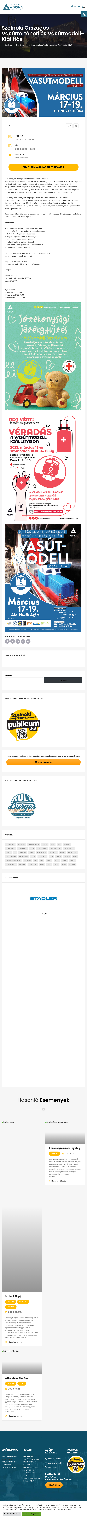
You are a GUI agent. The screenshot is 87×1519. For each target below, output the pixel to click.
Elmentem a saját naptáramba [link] (43, 167)
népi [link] (41, 860)
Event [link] (32, 852)
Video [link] (56, 864)
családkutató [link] (55, 848)
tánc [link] (49, 864)
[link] (84, 14)
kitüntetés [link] (42, 856)
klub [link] (51, 856)
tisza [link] (42, 864)
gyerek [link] (62, 852)
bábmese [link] (67, 844)
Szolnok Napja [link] (13, 1296)
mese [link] (75, 856)
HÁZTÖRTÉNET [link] (28, 1464)
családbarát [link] (42, 848)
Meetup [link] (67, 856)
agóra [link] (45, 844)
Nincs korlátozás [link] (15, 1342)
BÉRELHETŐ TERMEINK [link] (9, 1462)
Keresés (8, 675)
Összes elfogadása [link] (31, 1514)
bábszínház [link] (10, 848)
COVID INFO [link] (6, 1464)
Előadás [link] (10, 1383)
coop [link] (32, 848)
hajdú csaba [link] (11, 856)
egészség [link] (23, 852)
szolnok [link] (22, 864)
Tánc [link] (22, 1383)
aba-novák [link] (10, 844)
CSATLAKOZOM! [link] (45, 762)
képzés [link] (59, 856)
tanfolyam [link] (32, 864)
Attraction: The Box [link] (16, 1378)
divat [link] (8, 852)
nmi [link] (35, 860)
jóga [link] (33, 856)
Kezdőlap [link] (8, 45)
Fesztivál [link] (23, 1302)
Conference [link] (22, 848)
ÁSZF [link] (25, 1475)
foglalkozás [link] (41, 852)
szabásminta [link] (11, 864)
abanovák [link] (21, 844)
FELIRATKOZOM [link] (54, 1485)
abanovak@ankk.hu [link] (56, 1463)
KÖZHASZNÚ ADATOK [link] (31, 1467)
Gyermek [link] (10, 1307)
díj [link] (15, 852)
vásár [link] (64, 864)
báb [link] (59, 844)
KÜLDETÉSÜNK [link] (28, 1456)
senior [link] (64, 860)
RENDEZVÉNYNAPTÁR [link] (9, 1456)
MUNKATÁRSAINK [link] (29, 1462)
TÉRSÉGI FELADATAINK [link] (31, 1459)
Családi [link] (10, 1302)
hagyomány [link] (72, 852)
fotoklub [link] (53, 852)
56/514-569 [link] (52, 1467)
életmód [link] (72, 864)
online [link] (49, 860)
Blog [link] (52, 844)
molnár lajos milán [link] (13, 860)
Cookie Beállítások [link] (11, 1514)
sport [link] (72, 860)
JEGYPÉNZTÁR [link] (7, 1459)
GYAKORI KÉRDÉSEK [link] (9, 1467)
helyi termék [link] (23, 856)
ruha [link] (56, 860)
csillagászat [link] (68, 848)
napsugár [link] (27, 860)
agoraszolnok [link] (33, 844)
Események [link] (20, 45)
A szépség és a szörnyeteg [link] (64, 1148)
